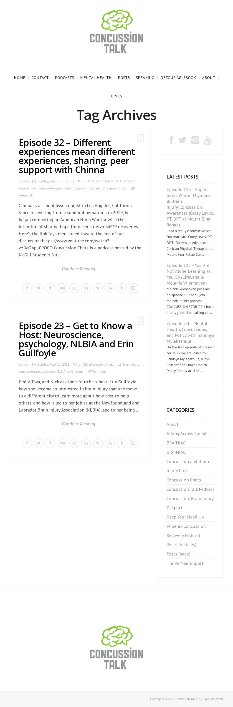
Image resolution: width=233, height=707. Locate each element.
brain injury (131, 364)
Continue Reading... (80, 268)
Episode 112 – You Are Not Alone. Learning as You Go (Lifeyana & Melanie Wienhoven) (189, 274)
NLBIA (61, 371)
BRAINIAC (176, 443)
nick (25, 181)
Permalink (26, 195)
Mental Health (96, 77)
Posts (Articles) (181, 545)
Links (116, 96)
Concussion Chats (101, 181)
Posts (124, 77)
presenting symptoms (93, 188)
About (208, 77)
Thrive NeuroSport (185, 563)
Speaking (145, 77)
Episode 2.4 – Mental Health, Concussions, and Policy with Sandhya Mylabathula (190, 332)
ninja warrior (47, 188)
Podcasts (64, 77)
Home (19, 77)
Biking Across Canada (188, 434)
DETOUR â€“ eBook (178, 77)
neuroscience (46, 371)
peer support (66, 188)
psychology (118, 188)
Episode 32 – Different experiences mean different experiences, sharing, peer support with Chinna (77, 156)
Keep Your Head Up (185, 517)
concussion (27, 371)
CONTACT (40, 77)
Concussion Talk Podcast (190, 489)
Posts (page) (178, 554)
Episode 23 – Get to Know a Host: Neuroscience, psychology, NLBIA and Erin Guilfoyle (76, 339)
